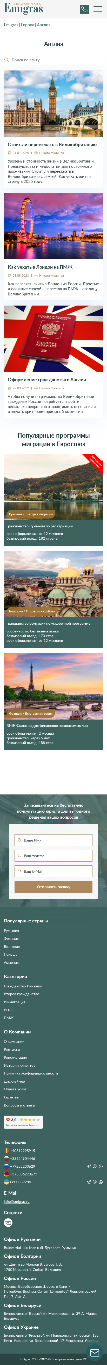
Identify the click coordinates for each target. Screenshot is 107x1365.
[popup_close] (97, 624)
